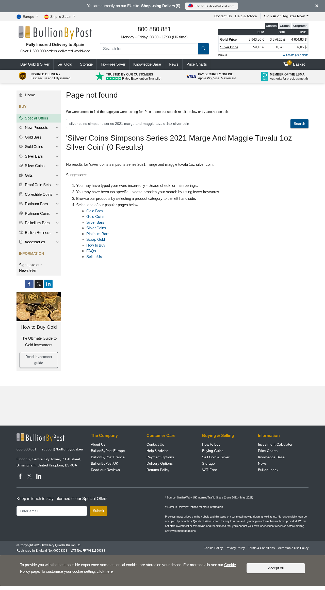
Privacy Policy (235, 548)
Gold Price (228, 39)
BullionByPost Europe (108, 451)
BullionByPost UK (104, 463)
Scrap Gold (95, 239)
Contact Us (155, 444)
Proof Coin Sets (37, 185)
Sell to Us (94, 256)
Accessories (34, 242)
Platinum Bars (97, 234)
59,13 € (258, 47)
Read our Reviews (105, 470)
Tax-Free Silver (113, 64)
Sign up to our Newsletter (30, 268)
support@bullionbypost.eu (62, 449)
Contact (223, 16)
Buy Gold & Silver (35, 64)
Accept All (276, 568)
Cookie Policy (213, 548)
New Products (36, 127)
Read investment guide (38, 360)
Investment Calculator (275, 444)
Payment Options (160, 457)
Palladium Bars (37, 223)
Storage (86, 64)
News (173, 64)
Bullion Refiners (37, 232)
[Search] (203, 48)
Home (29, 95)
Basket (297, 63)
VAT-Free (209, 470)
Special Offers (36, 118)
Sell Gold (64, 64)
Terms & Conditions (261, 548)
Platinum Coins (37, 213)
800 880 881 (27, 449)
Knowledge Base (147, 64)
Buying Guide (212, 451)
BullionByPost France (108, 457)
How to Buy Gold (39, 327)
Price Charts (268, 451)
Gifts (28, 175)
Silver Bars (95, 222)
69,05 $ (301, 47)
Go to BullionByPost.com (215, 6)
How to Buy (95, 245)
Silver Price (229, 47)
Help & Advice (246, 16)
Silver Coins (96, 228)
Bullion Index (268, 470)
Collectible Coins (38, 194)
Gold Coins (95, 216)
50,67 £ (279, 47)
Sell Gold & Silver (216, 457)
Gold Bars (94, 211)
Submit (98, 511)
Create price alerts (296, 54)
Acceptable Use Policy (293, 548)
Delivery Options (160, 463)
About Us (98, 444)
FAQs (91, 251)
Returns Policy (158, 470)
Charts (196, 64)
